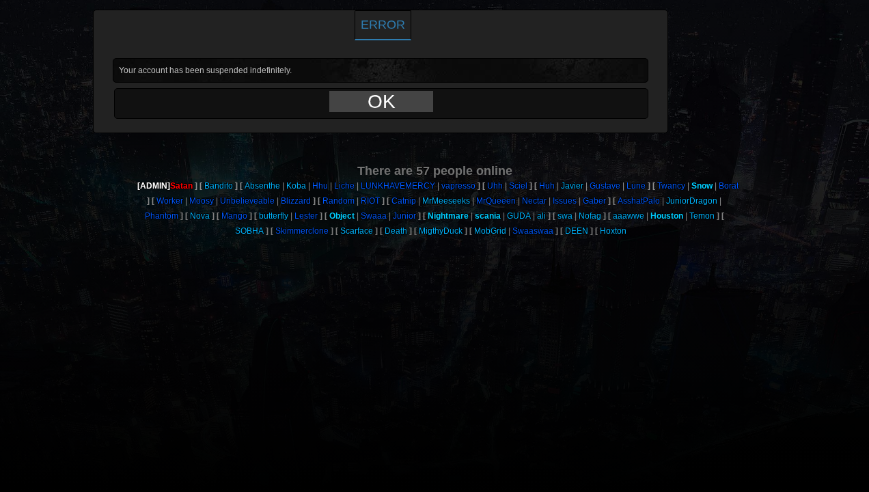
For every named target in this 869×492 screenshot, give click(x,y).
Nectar (534, 201)
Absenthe (262, 186)
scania (488, 216)
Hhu (320, 186)
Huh (547, 186)
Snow (702, 186)
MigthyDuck (441, 231)
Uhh (495, 186)
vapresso (458, 186)
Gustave (605, 186)
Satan (181, 186)
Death (396, 231)
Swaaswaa (532, 231)
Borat (729, 186)
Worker (169, 201)
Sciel (518, 186)
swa (565, 216)
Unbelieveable (247, 201)
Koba (296, 186)
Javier (572, 186)
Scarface (356, 231)
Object (342, 216)
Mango (234, 216)
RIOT (370, 201)
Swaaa (374, 216)
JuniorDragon (691, 201)
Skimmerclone (302, 231)
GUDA (519, 216)
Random (338, 201)
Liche (344, 186)
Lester (306, 216)
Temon (702, 216)
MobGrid (490, 231)
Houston (666, 216)
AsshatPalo (639, 201)
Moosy (201, 201)
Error (383, 24)
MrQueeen (496, 201)
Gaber (594, 201)
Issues (565, 201)
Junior (404, 216)
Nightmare (448, 216)
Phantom (161, 216)
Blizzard (296, 201)
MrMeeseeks (446, 201)
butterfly (273, 216)
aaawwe (628, 216)
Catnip (403, 201)
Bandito (218, 186)
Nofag (590, 216)
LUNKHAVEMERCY (398, 186)
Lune (636, 186)
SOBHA (249, 231)
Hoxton (613, 231)
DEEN (576, 231)
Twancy (671, 186)
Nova (200, 216)
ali (541, 216)
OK (382, 101)
